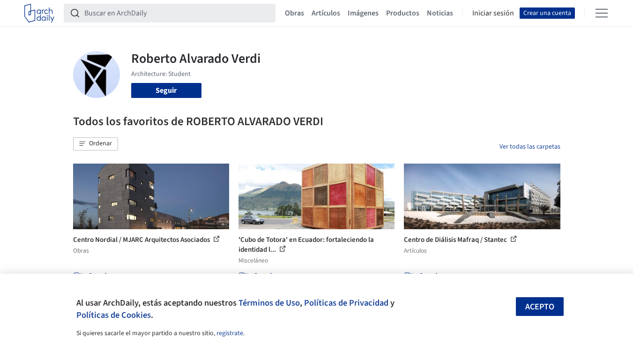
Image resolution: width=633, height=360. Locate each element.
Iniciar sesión (493, 13)
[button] (95, 143)
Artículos (326, 13)
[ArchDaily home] (39, 13)
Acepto (539, 307)
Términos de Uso (269, 303)
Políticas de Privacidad (346, 303)
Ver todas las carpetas (529, 146)
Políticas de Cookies (113, 315)
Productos (402, 13)
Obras (294, 13)
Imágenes (363, 13)
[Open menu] (601, 13)
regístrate (229, 333)
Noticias (440, 13)
